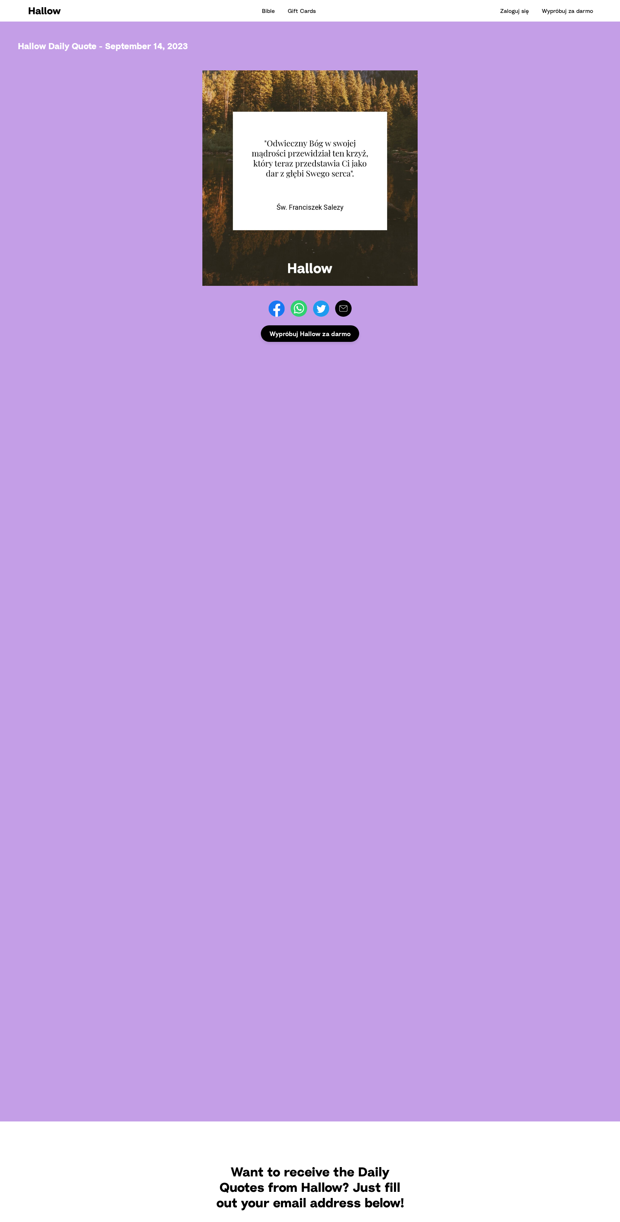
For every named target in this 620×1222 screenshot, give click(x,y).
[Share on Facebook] (276, 308)
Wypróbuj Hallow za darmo (310, 334)
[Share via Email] (343, 308)
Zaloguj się (514, 10)
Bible (268, 10)
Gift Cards (302, 10)
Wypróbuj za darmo (567, 10)
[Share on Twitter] (321, 308)
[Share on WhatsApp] (299, 308)
